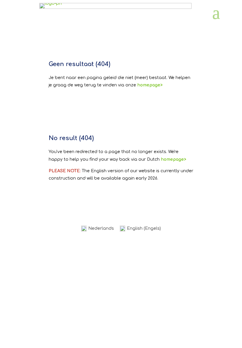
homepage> (173, 159)
